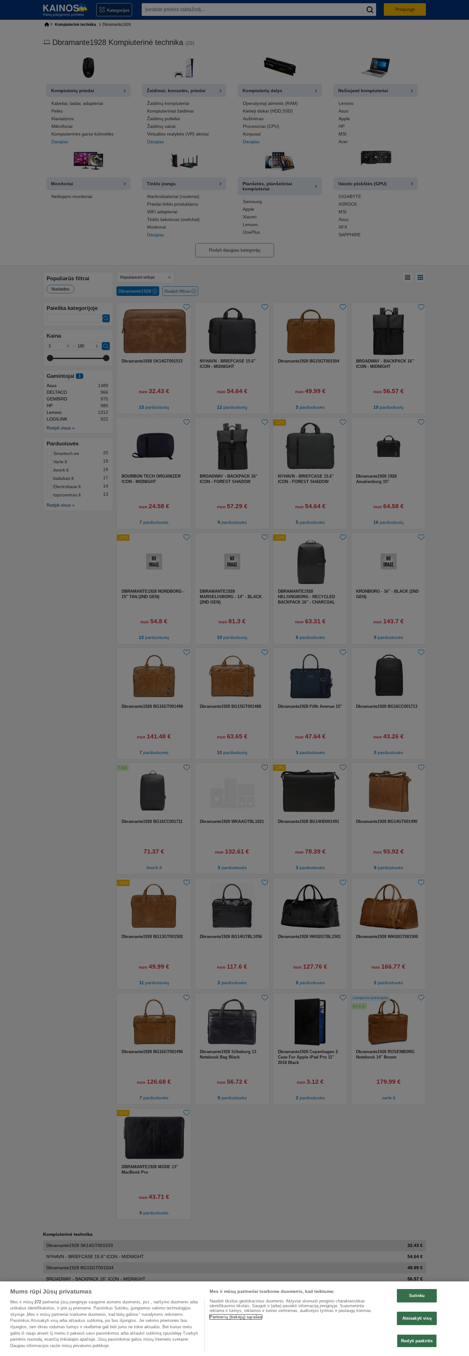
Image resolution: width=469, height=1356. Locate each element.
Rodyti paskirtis (417, 1340)
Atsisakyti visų (417, 1318)
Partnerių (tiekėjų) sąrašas (236, 1317)
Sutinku (417, 1295)
